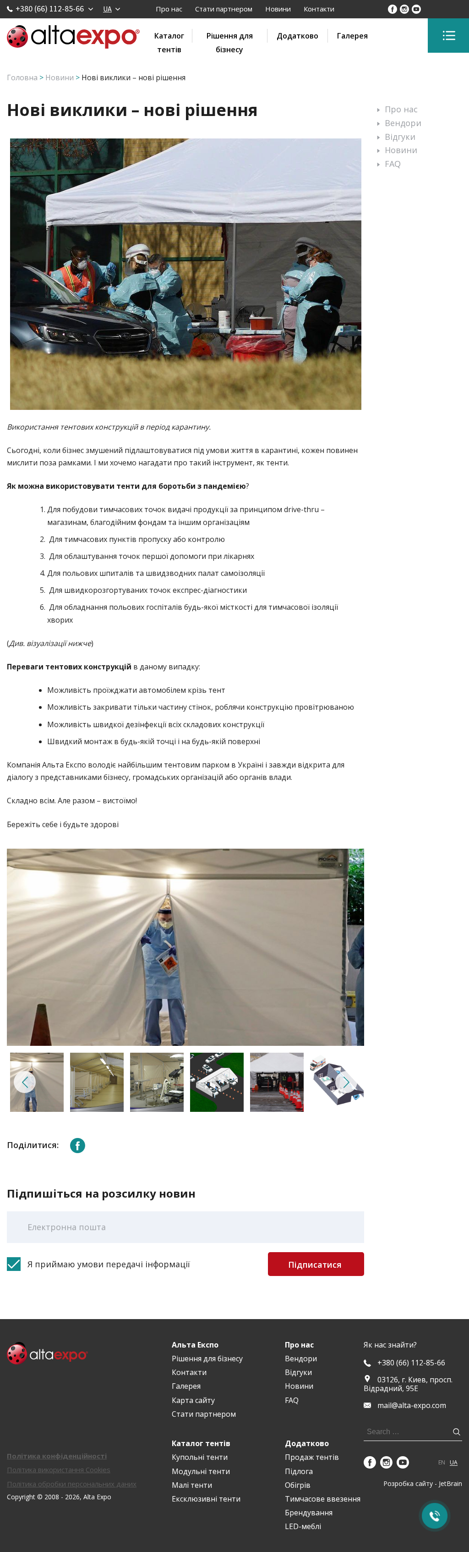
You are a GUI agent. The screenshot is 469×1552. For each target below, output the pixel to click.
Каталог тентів (169, 37)
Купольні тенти (200, 1457)
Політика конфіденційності (57, 1455)
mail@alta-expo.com (411, 1405)
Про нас (169, 9)
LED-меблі (303, 1526)
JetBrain (450, 1483)
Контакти (319, 9)
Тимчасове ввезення (322, 1499)
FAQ (393, 163)
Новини (278, 9)
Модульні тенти (201, 1471)
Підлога (299, 1471)
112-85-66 (411, 1363)
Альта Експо (195, 1345)
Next (346, 1082)
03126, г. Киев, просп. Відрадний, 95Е (408, 1384)
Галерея (352, 36)
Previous (25, 1082)
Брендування (309, 1513)
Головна (22, 77)
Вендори (403, 122)
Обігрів (298, 1485)
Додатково (297, 36)
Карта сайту (193, 1400)
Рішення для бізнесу (230, 37)
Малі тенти (192, 1485)
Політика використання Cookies (58, 1469)
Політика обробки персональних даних (71, 1483)
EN (441, 1462)
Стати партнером (223, 9)
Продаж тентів (312, 1457)
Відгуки (400, 136)
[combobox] (111, 8)
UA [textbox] (107, 8)
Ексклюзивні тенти (206, 1499)
